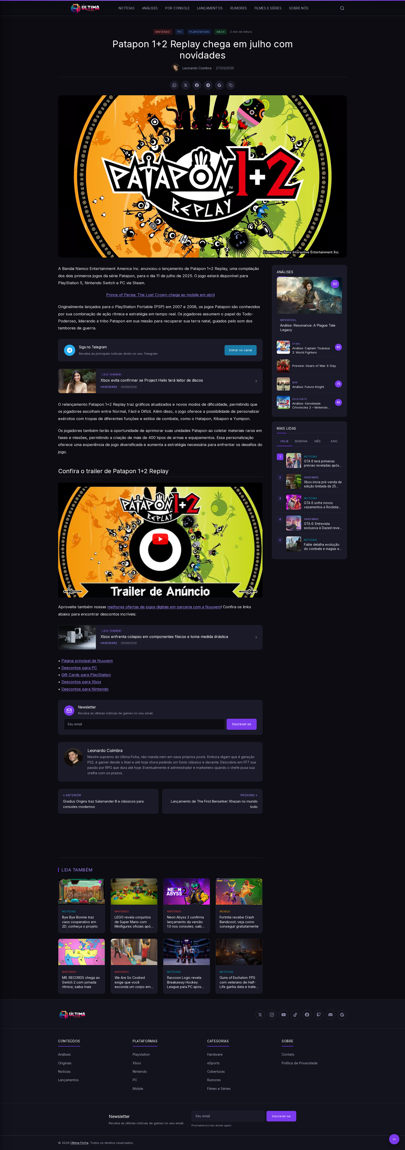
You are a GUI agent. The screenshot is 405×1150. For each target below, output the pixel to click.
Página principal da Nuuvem (87, 660)
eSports (213, 1063)
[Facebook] (196, 85)
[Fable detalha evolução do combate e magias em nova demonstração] (293, 543)
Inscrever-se (241, 724)
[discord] (330, 1014)
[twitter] (260, 1014)
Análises (150, 8)
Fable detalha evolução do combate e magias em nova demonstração (323, 547)
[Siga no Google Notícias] (219, 85)
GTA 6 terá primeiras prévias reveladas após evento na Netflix (321, 463)
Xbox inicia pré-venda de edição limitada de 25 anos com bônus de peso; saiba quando (323, 484)
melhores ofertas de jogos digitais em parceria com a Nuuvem (164, 606)
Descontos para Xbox (81, 681)
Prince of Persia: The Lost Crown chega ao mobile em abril (160, 294)
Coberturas (216, 1071)
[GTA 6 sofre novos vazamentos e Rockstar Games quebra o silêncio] (293, 502)
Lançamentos (210, 8)
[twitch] (318, 1014)
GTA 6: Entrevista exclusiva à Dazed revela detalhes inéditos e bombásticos (323, 526)
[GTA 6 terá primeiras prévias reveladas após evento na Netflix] (293, 460)
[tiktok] (295, 1014)
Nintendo (162, 31)
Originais (64, 1063)
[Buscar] (342, 8)
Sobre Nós (299, 8)
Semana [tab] (301, 441)
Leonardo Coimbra (197, 68)
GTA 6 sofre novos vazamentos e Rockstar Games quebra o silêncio (322, 505)
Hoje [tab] (285, 441)
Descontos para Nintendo (85, 689)
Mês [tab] (318, 441)
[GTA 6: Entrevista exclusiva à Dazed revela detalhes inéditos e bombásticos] (293, 523)
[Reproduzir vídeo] (160, 540)
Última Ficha (79, 1143)
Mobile (138, 1089)
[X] (185, 85)
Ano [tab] (334, 441)
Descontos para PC (79, 667)
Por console (177, 8)
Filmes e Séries (268, 8)
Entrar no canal (240, 350)
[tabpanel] (309, 502)
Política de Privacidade (300, 1063)
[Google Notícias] (342, 1014)
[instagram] (272, 1014)
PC (180, 31)
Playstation (199, 31)
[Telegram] (208, 85)
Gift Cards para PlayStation (86, 674)
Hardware (215, 1054)
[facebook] (307, 1014)
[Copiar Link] (230, 85)
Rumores (238, 8)
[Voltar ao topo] (394, 1139)
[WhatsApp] (174, 85)
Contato (288, 1054)
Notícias (127, 8)
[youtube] (283, 1014)
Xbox (221, 31)
